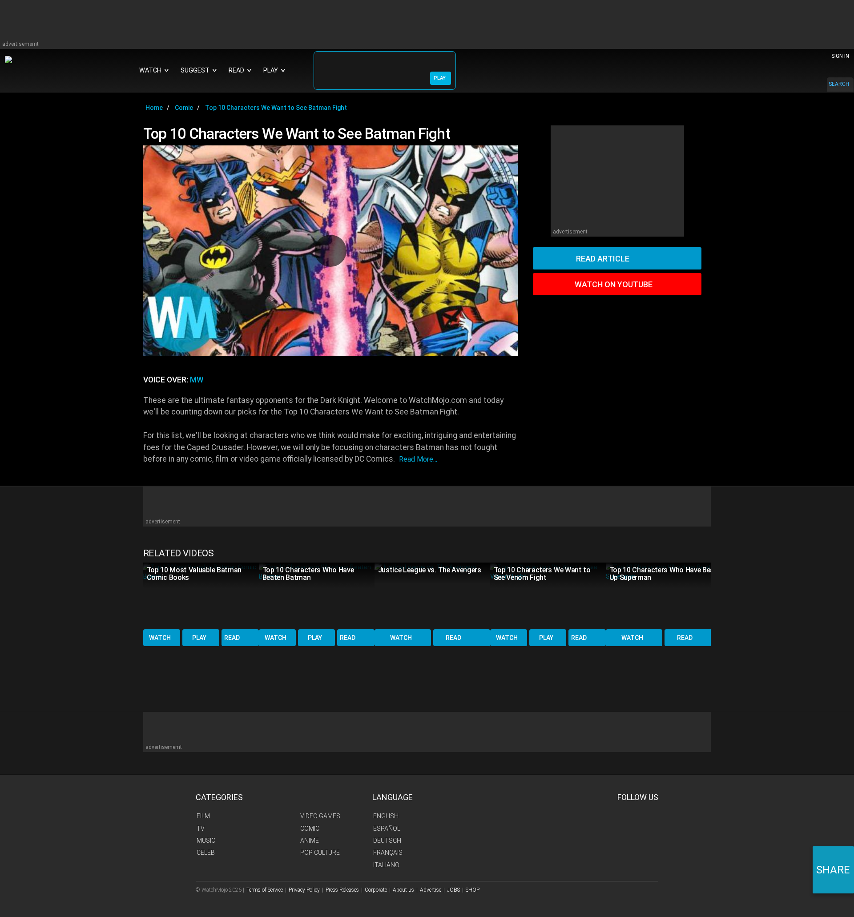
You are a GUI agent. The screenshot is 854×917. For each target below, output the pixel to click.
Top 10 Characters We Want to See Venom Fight (542, 574)
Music (206, 840)
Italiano (386, 865)
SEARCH (839, 84)
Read (232, 637)
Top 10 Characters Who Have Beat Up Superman (663, 574)
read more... (418, 459)
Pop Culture (320, 852)
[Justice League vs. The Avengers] (432, 595)
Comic (309, 828)
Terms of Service (264, 890)
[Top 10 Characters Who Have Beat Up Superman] (663, 595)
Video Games (320, 816)
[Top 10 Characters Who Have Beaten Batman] (317, 595)
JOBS (453, 890)
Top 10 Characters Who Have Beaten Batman (308, 574)
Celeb (206, 852)
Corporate (376, 890)
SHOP (472, 890)
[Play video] (330, 251)
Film (203, 816)
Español (386, 828)
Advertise (430, 890)
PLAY (440, 78)
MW (196, 379)
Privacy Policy (304, 890)
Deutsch (387, 840)
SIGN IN (840, 56)
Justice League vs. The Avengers (429, 570)
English (386, 816)
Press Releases (342, 890)
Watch (160, 637)
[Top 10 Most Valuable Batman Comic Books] (201, 595)
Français (388, 852)
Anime (309, 840)
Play (199, 637)
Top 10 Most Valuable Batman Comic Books (194, 574)
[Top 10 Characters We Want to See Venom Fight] (548, 595)
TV (201, 828)
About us (403, 890)
